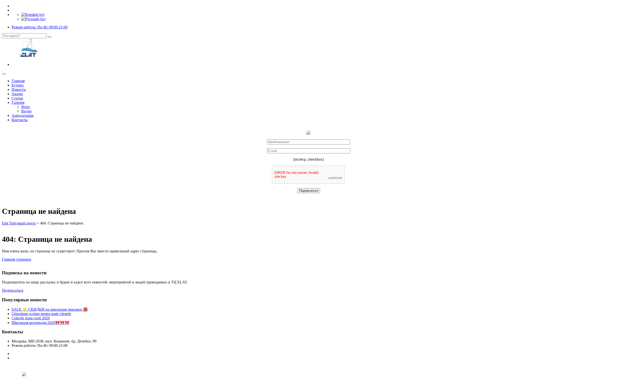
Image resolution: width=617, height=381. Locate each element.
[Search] (49, 37)
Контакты (20, 120)
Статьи (17, 98)
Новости (19, 89)
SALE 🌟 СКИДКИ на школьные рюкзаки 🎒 (50, 309)
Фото (25, 107)
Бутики (18, 85)
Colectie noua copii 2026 (31, 318)
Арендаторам (23, 115)
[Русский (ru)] (33, 19)
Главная (18, 81)
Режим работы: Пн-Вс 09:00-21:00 (39, 27)
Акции (17, 94)
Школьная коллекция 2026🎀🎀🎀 (40, 323)
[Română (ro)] (32, 15)
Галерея (18, 102)
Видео (26, 111)
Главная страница (16, 259)
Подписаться (12, 290)
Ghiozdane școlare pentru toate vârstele (41, 314)
